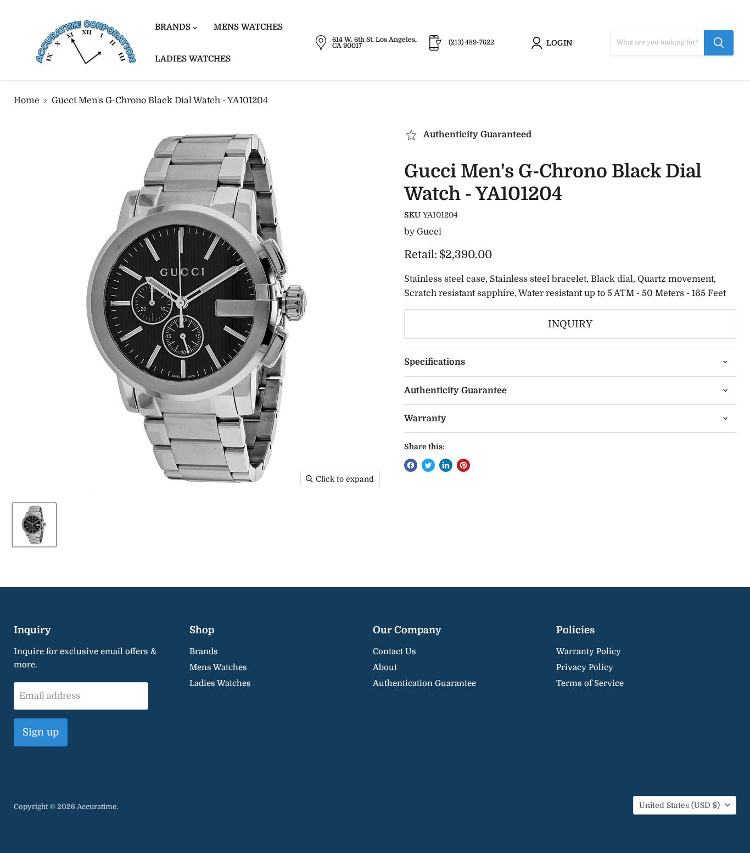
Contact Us (394, 651)
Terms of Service (590, 683)
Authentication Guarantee (424, 683)
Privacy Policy (584, 667)
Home (27, 100)
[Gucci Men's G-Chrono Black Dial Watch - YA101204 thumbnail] (34, 525)
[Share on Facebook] (410, 465)
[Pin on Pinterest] (463, 465)
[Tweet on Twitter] (428, 465)
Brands (174, 27)
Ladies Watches (193, 59)
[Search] (719, 42)
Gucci (429, 232)
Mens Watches (248, 27)
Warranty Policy (588, 651)
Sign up (41, 732)
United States (679, 805)
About (385, 667)
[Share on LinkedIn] (445, 465)
